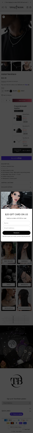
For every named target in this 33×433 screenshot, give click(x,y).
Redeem (16, 233)
